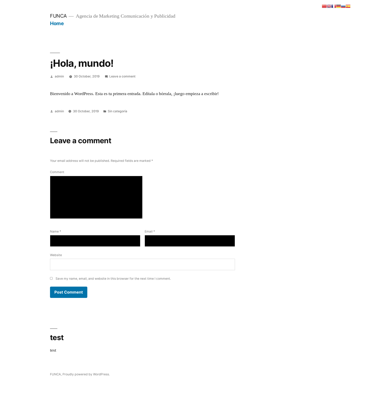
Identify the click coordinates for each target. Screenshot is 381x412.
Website (56, 255)
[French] (333, 6)
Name (55, 231)
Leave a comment (122, 76)
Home (57, 23)
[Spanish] (348, 6)
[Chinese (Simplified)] (324, 6)
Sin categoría (117, 111)
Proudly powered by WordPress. (86, 374)
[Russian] (343, 6)
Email (150, 231)
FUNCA (58, 16)
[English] (329, 6)
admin (59, 76)
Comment (57, 172)
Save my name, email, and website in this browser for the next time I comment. (113, 278)
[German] (338, 6)
